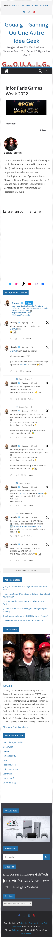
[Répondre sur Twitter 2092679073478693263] (12, 438)
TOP (6, 887)
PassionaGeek (9, 764)
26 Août (34, 383)
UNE (25, 887)
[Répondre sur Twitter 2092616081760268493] (12, 536)
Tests (45, 880)
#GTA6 (23, 364)
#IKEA (22, 493)
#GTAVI (13, 329)
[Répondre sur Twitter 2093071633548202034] (12, 339)
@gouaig (25, 322)
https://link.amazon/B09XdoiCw (27, 526)
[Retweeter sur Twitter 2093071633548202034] (16, 339)
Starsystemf (8, 778)
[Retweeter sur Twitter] (17, 379)
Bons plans (7, 875)
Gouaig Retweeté (25, 379)
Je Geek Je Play (9, 755)
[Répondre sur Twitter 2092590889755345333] (12, 506)
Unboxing (16, 887)
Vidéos (33, 887)
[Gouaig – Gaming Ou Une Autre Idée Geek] (6, 71)
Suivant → (45, 130)
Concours (23, 875)
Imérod (6, 751)
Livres (26, 881)
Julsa (5, 760)
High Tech (41, 874)
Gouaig (13, 322)
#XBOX (41, 493)
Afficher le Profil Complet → (15, 727)
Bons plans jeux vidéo (13, 742)
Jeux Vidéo (12, 880)
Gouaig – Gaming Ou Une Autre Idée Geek (26, 32)
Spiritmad (7, 773)
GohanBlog (8, 746)
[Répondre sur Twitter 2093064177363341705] (12, 371)
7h (32, 322)
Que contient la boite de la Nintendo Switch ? (23, 620)
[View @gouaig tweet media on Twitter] (14, 332)
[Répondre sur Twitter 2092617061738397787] (12, 399)
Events (30, 874)
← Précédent (9, 123)
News (35, 880)
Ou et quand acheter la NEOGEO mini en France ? (25, 616)
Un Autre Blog (9, 782)
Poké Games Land (11, 769)
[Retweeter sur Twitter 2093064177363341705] (16, 371)
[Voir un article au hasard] (46, 71)
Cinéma (15, 874)
